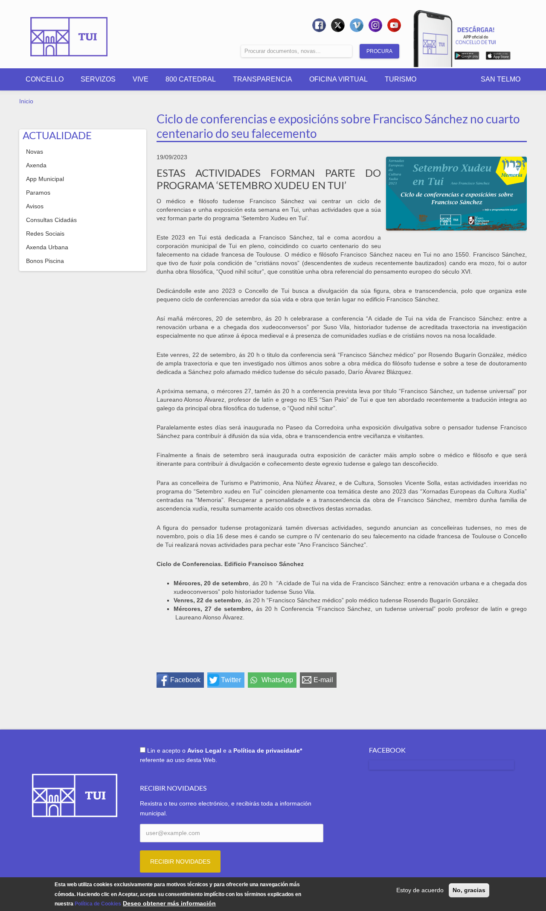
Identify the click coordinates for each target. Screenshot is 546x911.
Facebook (185, 679)
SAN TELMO (500, 79)
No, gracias (469, 890)
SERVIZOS (98, 79)
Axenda (36, 165)
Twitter (231, 679)
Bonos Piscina (45, 260)
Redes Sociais (45, 233)
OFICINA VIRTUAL (338, 79)
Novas (34, 151)
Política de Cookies (98, 904)
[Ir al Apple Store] (498, 57)
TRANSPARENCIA (262, 79)
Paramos (38, 192)
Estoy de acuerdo (420, 890)
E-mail (323, 679)
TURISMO (400, 79)
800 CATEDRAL (191, 79)
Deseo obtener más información (169, 903)
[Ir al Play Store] (467, 57)
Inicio (26, 101)
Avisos (35, 206)
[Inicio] (69, 30)
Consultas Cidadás (51, 219)
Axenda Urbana (47, 247)
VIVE (140, 79)
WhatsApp (277, 679)
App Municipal (45, 178)
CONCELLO (45, 79)
